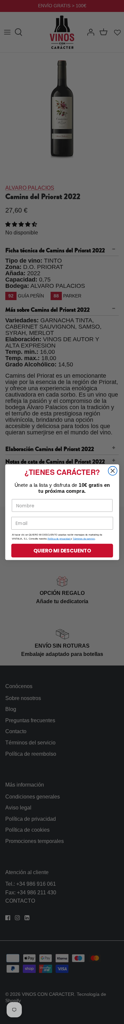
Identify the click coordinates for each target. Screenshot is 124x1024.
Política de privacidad (58, 538)
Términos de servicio (84, 538)
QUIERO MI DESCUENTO (62, 550)
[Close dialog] (112, 470)
